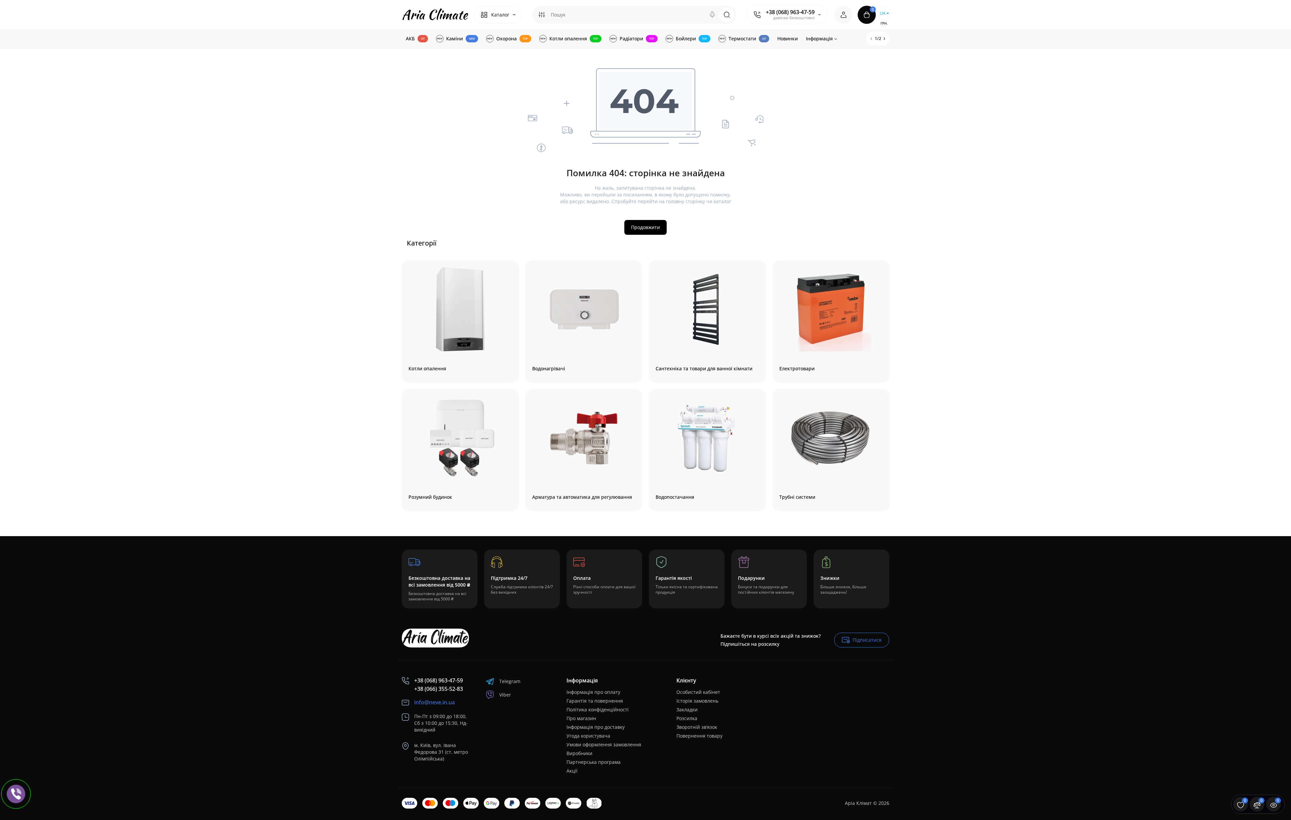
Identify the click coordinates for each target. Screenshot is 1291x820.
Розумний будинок (430, 497)
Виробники (579, 753)
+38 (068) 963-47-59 (790, 12)
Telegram (509, 681)
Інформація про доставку (595, 727)
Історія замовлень (697, 701)
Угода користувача (588, 736)
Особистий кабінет (698, 692)
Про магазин (581, 718)
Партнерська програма (593, 762)
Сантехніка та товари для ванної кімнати (704, 369)
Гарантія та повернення (594, 701)
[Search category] (541, 14)
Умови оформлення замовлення (603, 744)
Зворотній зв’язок (696, 727)
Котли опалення (427, 369)
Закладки (687, 709)
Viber (505, 695)
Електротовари (797, 369)
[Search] (712, 14)
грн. (884, 23)
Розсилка (686, 718)
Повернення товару (699, 736)
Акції (572, 771)
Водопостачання (675, 497)
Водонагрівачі (548, 369)
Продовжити (645, 227)
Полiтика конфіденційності (597, 709)
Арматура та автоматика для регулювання (582, 497)
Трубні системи (797, 497)
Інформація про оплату (593, 692)
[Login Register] (843, 15)
